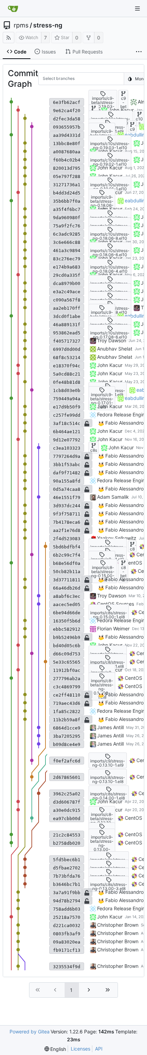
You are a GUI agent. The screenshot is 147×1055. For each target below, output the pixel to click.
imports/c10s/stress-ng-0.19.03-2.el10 (110, 121)
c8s (93, 450)
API (99, 1049)
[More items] (138, 52)
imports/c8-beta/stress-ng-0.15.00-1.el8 (103, 573)
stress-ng (47, 25)
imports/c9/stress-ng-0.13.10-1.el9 (107, 763)
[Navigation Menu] (137, 8)
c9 (132, 129)
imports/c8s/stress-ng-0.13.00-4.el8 (108, 878)
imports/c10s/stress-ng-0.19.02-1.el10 (110, 162)
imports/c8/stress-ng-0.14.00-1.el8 (107, 664)
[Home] (13, 8)
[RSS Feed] (8, 37)
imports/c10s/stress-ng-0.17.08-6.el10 (110, 335)
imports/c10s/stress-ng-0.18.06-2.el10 (110, 293)
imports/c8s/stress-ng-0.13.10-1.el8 (108, 861)
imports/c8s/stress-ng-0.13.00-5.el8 (108, 870)
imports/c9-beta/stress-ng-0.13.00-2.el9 (101, 845)
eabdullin (135, 135)
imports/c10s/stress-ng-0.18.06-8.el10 (110, 236)
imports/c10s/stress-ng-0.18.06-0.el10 (110, 302)
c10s (139, 121)
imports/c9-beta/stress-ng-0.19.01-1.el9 (101, 137)
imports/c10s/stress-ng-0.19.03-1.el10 (110, 145)
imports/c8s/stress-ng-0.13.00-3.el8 (108, 886)
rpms (21, 25)
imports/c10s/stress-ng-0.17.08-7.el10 (110, 326)
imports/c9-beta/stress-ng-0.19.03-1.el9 (103, 104)
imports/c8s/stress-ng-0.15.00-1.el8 (108, 614)
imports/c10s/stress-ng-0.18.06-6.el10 (110, 252)
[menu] (55, 1049)
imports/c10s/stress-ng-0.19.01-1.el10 (110, 186)
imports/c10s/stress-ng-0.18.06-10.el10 (110, 219)
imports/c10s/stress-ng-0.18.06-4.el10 (110, 269)
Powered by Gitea (30, 1031)
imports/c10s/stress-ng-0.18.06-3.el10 (110, 285)
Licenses (80, 1049)
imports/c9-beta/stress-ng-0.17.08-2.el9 (101, 318)
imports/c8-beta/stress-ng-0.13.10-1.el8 (101, 820)
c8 (132, 549)
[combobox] (47, 79)
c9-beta (123, 104)
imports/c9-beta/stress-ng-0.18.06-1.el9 (101, 203)
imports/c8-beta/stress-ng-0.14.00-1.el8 (101, 689)
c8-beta (123, 573)
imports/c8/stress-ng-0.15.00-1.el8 (107, 549)
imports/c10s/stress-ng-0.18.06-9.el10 (110, 228)
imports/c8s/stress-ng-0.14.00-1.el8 (108, 796)
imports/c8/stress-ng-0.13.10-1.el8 (107, 779)
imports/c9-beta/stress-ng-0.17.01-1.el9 (101, 401)
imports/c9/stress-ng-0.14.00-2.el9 (107, 656)
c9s (93, 112)
